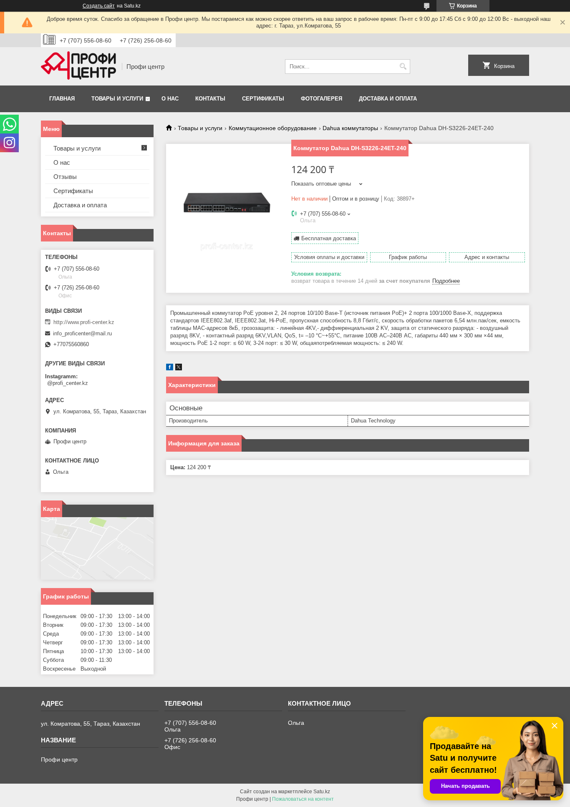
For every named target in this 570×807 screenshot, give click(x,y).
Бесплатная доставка (328, 238)
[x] (178, 368)
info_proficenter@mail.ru (82, 333)
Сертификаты (263, 99)
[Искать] (403, 66)
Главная (62, 99)
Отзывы (65, 176)
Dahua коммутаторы (350, 128)
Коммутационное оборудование (273, 128)
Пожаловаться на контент (303, 799)
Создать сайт (99, 6)
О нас (170, 99)
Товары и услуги (117, 99)
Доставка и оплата (388, 99)
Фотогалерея (321, 99)
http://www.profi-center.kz (83, 322)
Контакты (210, 99)
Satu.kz (321, 791)
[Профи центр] (78, 66)
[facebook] (169, 368)
